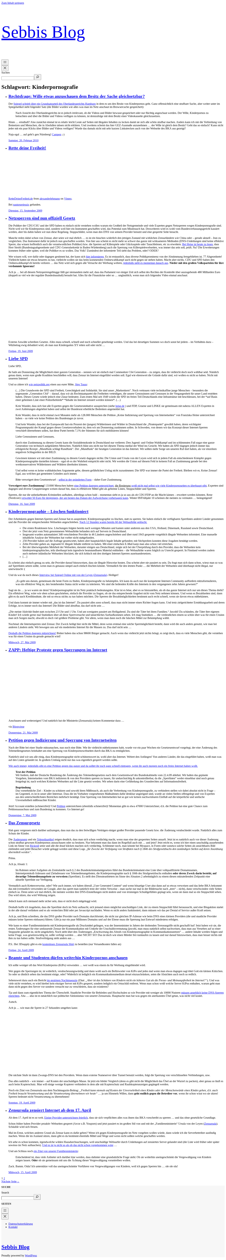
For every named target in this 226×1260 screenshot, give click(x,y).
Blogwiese (18, 726)
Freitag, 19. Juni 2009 (20, 351)
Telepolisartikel (45, 839)
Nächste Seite (10, 1181)
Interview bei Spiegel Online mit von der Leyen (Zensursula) (73, 574)
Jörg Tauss (81, 384)
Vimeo (68, 198)
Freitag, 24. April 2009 (21, 950)
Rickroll (34, 845)
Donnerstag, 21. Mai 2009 (23, 732)
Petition (61, 806)
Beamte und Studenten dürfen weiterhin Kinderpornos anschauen (67, 957)
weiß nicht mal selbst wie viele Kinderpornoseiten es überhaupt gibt (169, 485)
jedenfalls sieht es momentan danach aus (145, 262)
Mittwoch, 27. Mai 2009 (22, 642)
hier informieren (95, 256)
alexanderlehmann (50, 198)
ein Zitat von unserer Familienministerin (56, 1151)
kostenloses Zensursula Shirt (58, 944)
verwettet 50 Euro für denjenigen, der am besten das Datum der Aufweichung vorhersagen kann (74, 497)
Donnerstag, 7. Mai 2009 (22, 815)
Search (5, 1192)
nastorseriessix (21, 204)
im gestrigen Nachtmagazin (62, 980)
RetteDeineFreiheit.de (20, 198)
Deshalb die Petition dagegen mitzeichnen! (32, 633)
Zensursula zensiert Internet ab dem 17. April (49, 1110)
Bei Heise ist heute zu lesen (197, 244)
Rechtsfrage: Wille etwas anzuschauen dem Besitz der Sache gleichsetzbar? (76, 96)
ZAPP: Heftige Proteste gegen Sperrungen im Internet (57, 650)
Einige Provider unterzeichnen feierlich (66, 1117)
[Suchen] (37, 77)
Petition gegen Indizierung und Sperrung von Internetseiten (62, 740)
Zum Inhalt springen (12, 2)
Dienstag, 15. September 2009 (25, 210)
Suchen (5, 72)
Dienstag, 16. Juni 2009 (21, 503)
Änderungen (20, 839)
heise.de (119, 405)
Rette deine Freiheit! (27, 148)
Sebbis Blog (43, 31)
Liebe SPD (18, 358)
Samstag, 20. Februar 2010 (23, 140)
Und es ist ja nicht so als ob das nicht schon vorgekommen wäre (77, 1145)
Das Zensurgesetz (24, 822)
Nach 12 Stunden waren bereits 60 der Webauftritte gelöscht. (113, 522)
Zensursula (210, 1123)
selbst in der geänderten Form (75, 479)
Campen (56, 134)
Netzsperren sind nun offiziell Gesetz (41, 218)
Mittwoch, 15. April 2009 (22, 1172)
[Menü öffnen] (4, 62)
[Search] (37, 1197)
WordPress (31, 1255)
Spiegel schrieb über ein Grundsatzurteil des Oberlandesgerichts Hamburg (54, 103)
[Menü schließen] (4, 68)
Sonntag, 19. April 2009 (21, 1102)
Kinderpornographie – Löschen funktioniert (48, 511)
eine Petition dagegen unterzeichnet (94, 485)
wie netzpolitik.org (39, 384)
